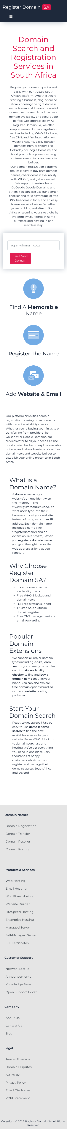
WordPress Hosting (20, 896)
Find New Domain (20, 258)
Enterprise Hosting (20, 919)
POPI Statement (18, 1098)
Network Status (17, 969)
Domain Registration (21, 826)
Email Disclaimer (18, 1090)
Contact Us (14, 1025)
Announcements (18, 976)
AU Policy (13, 1075)
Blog (9, 1033)
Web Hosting (15, 881)
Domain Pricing (17, 849)
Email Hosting (16, 888)
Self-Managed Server (21, 935)
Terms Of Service (18, 1059)
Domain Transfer (18, 833)
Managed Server (18, 927)
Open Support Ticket (21, 992)
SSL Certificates (17, 943)
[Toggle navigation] (11, 17)
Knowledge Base (18, 984)
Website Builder (18, 904)
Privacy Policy (16, 1082)
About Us (13, 1018)
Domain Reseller (18, 841)
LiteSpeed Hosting (20, 912)
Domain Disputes (19, 1067)
